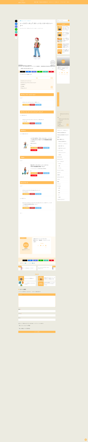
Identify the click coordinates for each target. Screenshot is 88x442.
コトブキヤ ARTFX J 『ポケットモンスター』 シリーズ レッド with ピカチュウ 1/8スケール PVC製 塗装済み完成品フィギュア (41, 140)
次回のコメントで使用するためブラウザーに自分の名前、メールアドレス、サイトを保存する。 (31, 323)
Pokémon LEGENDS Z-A (43, 2)
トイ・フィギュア (27, 20)
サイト (19, 317)
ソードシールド (63, 2)
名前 (19, 309)
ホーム (22, 20)
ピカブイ (58, 172)
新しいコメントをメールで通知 (24, 325)
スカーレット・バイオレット (54, 2)
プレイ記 (58, 186)
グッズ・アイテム (60, 170)
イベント (58, 183)
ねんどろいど (24, 88)
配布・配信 (36, 2)
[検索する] (68, 20)
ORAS (59, 197)
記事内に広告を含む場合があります (27, 68)
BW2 (59, 192)
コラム (58, 179)
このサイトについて (60, 199)
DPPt (59, 188)
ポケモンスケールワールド (26, 80)
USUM (58, 174)
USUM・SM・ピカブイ (62, 148)
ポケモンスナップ (60, 177)
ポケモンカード (60, 159)
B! (16, 26)
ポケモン (59, 163)
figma (23, 86)
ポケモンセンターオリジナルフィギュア (29, 82)
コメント (21, 294)
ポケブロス (21, 2)
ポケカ (68, 2)
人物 (34, 263)
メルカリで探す (34, 175)
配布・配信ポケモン (60, 139)
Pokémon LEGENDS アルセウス (63, 134)
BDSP (58, 137)
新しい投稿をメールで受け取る (24, 328)
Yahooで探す (38, 104)
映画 (58, 181)
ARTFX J (23, 84)
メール (20, 313)
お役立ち (59, 154)
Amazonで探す (26, 104)
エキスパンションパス (61, 152)
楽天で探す (32, 104)
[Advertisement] (44, 11)
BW (59, 190)
